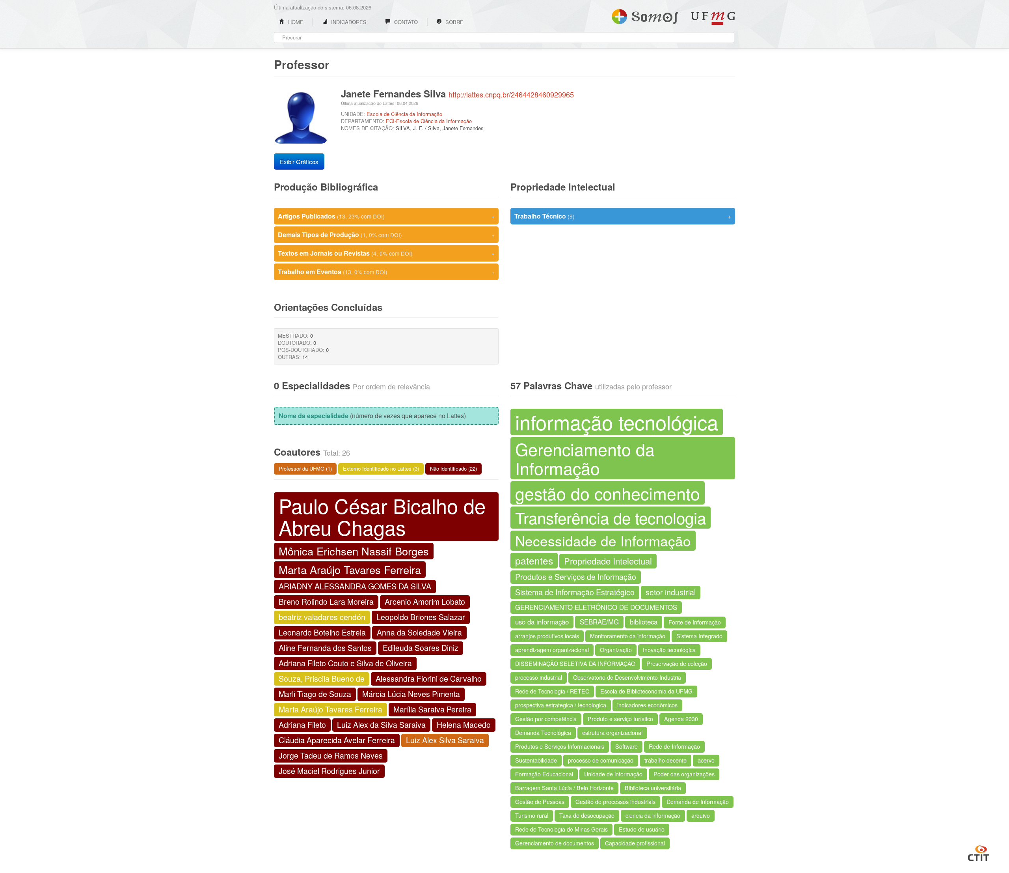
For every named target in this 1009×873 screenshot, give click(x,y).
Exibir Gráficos (299, 161)
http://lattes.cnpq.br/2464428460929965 (511, 94)
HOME (295, 22)
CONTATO (405, 22)
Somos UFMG (645, 15)
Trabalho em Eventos (386, 271)
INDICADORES (348, 22)
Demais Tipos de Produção (386, 234)
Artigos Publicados (386, 216)
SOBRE (454, 22)
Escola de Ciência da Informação (404, 114)
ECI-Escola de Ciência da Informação (429, 121)
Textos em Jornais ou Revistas (386, 253)
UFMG (713, 18)
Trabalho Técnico (622, 216)
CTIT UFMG (978, 852)
